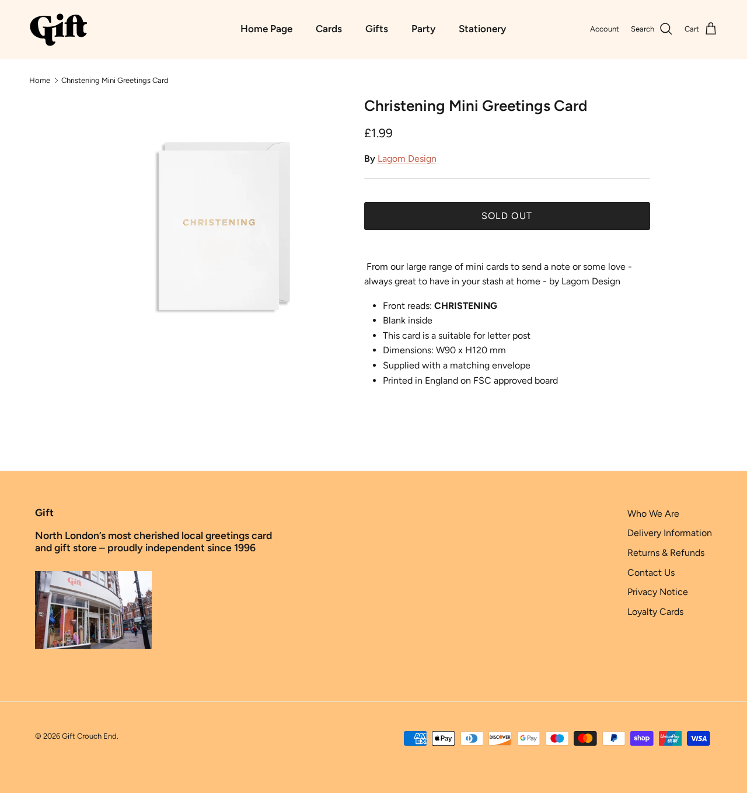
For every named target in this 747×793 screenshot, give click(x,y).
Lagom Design (407, 158)
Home (39, 79)
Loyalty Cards (655, 611)
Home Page (266, 28)
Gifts (376, 28)
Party (423, 28)
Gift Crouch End (89, 736)
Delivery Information (669, 532)
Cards (329, 28)
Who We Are (653, 513)
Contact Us (651, 572)
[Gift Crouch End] (58, 29)
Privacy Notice (657, 591)
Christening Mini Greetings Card (115, 79)
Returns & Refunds (665, 552)
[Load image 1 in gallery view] (217, 226)
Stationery (482, 28)
